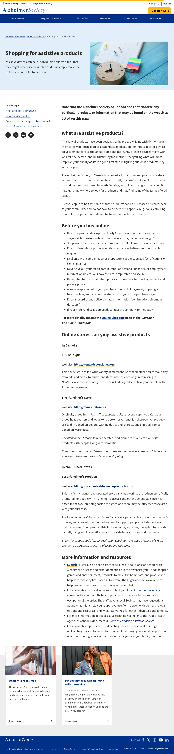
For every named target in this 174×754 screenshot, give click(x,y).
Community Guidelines (88, 749)
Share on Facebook (8, 135)
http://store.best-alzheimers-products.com (103, 486)
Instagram (154, 740)
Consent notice (70, 749)
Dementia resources (36, 36)
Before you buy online (17, 116)
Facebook (143, 740)
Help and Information (15, 36)
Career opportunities (109, 749)
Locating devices (81, 631)
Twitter (148, 740)
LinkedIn (167, 740)
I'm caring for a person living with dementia (84, 682)
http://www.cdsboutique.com (94, 364)
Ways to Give (82, 18)
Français (167, 3)
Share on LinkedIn (23, 135)
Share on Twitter (15, 135)
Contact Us (154, 3)
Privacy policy (55, 749)
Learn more (15, 720)
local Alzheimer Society (142, 590)
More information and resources (23, 126)
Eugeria (72, 565)
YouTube (161, 740)
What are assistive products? (21, 110)
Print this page (31, 135)
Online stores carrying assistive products (28, 121)
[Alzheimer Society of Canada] (24, 11)
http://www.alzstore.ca (90, 407)
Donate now (159, 10)
